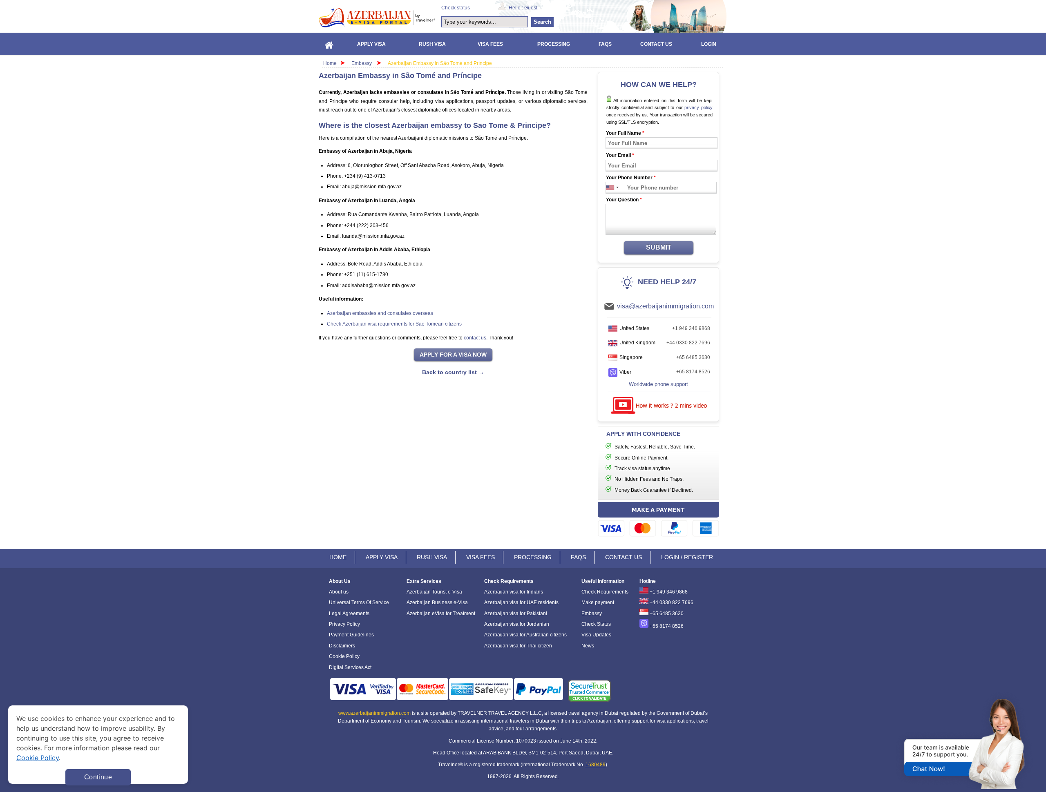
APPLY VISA (382, 557)
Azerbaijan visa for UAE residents (521, 602)
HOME (337, 557)
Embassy (362, 63)
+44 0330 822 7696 (688, 343)
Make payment (597, 602)
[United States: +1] (610, 187)
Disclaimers (342, 646)
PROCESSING (533, 557)
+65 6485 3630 (693, 357)
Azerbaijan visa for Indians (513, 592)
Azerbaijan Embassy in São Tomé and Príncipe (440, 63)
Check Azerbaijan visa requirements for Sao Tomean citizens (394, 324)
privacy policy (698, 107)
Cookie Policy (344, 656)
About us (339, 592)
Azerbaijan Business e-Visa (437, 602)
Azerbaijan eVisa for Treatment (441, 613)
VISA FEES (480, 557)
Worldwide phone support (658, 384)
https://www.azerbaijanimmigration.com (377, 17)
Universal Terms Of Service (359, 602)
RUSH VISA (432, 557)
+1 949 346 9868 (691, 328)
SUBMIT (658, 247)
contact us (475, 338)
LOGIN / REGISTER (687, 557)
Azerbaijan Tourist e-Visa (434, 592)
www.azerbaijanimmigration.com (374, 713)
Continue (98, 777)
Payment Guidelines (351, 635)
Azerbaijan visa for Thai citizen (518, 646)
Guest (530, 8)
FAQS (578, 557)
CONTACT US (623, 557)
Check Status (596, 624)
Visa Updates (596, 635)
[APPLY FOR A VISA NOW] (453, 355)
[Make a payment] (658, 520)
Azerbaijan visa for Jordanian (516, 624)
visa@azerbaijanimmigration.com (665, 306)
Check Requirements (604, 592)
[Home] (329, 44)
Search (542, 22)
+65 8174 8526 (693, 372)
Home (330, 63)
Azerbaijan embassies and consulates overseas (380, 313)
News (587, 646)
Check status (455, 8)
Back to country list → (453, 372)
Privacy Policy (344, 624)
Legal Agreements (349, 613)
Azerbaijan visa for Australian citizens (525, 635)
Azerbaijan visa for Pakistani (515, 613)
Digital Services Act (350, 667)
